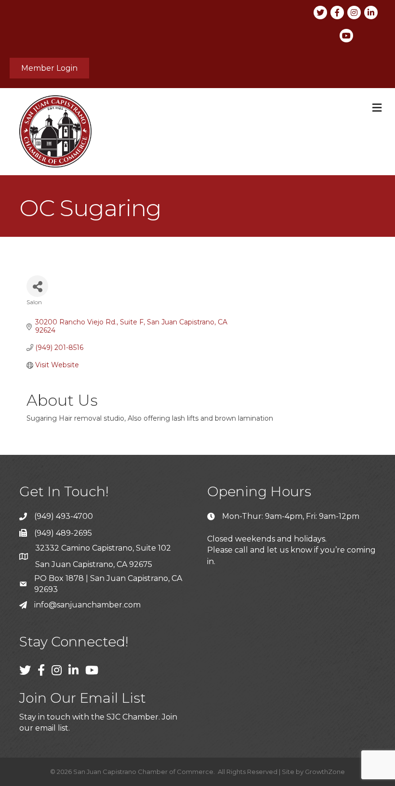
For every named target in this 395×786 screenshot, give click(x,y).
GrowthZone (325, 771)
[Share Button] (37, 286)
